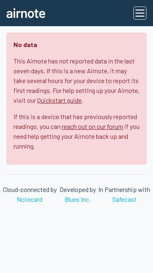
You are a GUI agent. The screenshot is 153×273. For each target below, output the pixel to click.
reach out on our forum (92, 126)
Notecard (29, 199)
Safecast (124, 199)
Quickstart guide (59, 100)
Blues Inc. (77, 199)
